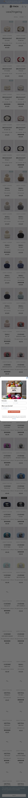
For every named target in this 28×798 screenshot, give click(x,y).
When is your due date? (7, 406)
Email (15, 400)
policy (15, 418)
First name (4, 400)
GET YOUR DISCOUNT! (14, 411)
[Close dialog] (26, 378)
